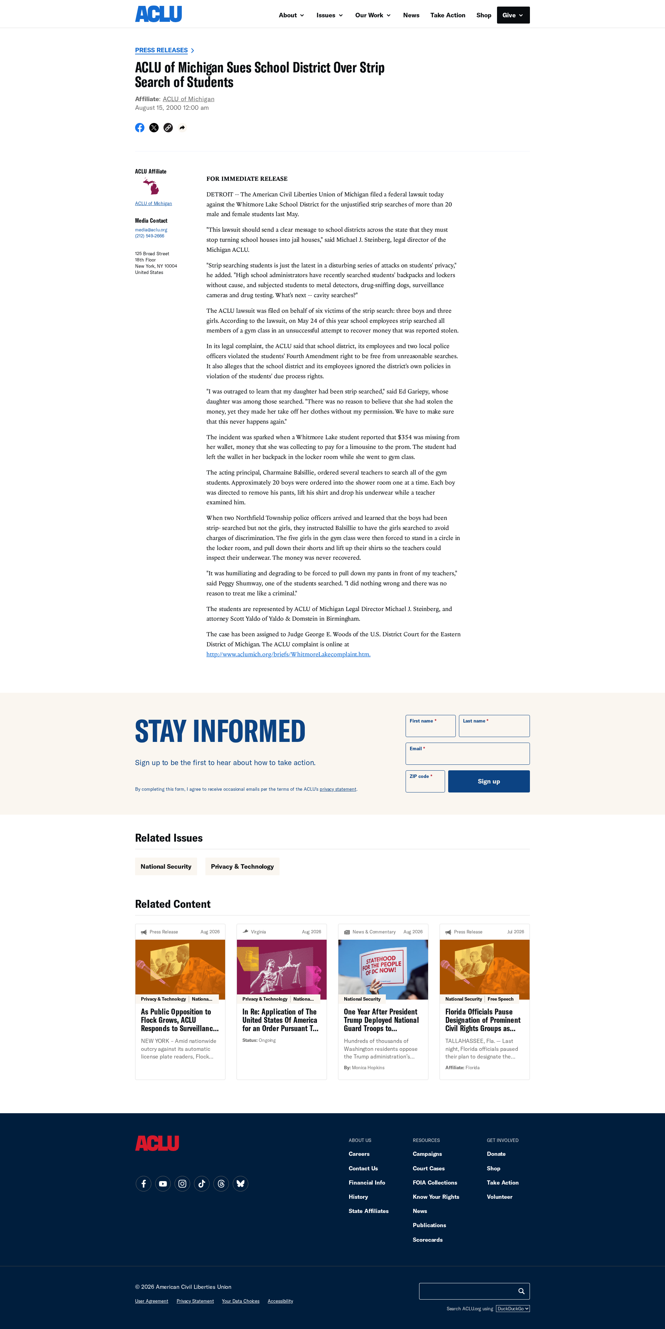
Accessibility (280, 1301)
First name (421, 721)
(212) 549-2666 (149, 236)
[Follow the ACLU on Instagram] (182, 1183)
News (411, 15)
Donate (496, 1153)
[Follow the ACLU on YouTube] (162, 1183)
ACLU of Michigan (188, 99)
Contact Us (363, 1168)
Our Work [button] (370, 15)
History (358, 1196)
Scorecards (428, 1239)
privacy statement (338, 789)
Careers (359, 1153)
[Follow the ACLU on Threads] (221, 1183)
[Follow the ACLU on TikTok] (201, 1183)
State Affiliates (369, 1210)
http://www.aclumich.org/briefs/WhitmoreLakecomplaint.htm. (288, 654)
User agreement (151, 1301)
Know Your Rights (436, 1196)
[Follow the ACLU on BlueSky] (240, 1183)
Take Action (448, 15)
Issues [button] (327, 15)
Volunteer (500, 1196)
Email (416, 748)
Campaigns (427, 1153)
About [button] (289, 15)
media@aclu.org (151, 229)
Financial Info (367, 1182)
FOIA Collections (435, 1182)
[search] (521, 1291)
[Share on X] (154, 130)
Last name (474, 721)
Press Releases (161, 50)
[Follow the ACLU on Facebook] (143, 1183)
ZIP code (419, 776)
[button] (168, 128)
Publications (429, 1225)
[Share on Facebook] (139, 130)
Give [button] (510, 15)
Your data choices (240, 1301)
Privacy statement (195, 1301)
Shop (484, 15)
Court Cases (429, 1168)
